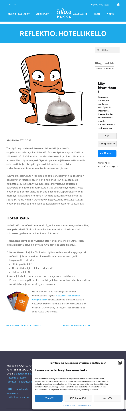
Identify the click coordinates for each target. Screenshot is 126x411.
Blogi (97, 14)
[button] (119, 362)
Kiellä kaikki (78, 398)
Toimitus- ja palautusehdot (21, 381)
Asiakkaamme (80, 14)
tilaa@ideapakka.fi (24, 373)
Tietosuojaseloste (84, 405)
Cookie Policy (69, 405)
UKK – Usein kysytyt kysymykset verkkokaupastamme (18, 393)
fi (9, 4)
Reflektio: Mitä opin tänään (25, 326)
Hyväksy (48, 398)
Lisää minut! (107, 153)
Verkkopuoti (42, 14)
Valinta (107, 398)
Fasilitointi (24, 14)
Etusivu (12, 14)
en (15, 4)
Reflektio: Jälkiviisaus (75, 326)
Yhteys (110, 14)
